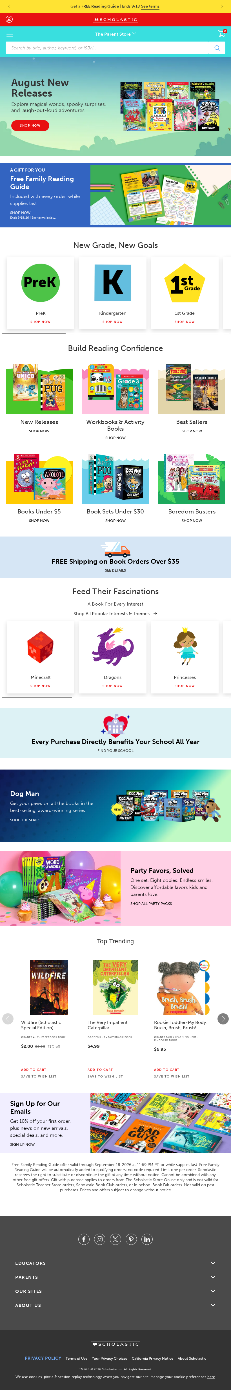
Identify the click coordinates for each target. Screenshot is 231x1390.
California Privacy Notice (152, 1358)
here (211, 1377)
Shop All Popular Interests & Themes (112, 613)
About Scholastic (192, 1358)
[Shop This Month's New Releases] (170, 106)
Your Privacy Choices (109, 1358)
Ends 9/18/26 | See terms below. (33, 218)
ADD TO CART (34, 1070)
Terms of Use (76, 1358)
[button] (8, 1019)
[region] (115, 1019)
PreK (41, 313)
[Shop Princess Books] (185, 647)
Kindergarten (112, 313)
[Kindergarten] (112, 283)
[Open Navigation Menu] (10, 34)
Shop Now (40, 322)
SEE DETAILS (115, 570)
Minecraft (41, 677)
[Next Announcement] (225, 6)
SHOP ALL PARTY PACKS (151, 903)
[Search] (216, 48)
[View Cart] (222, 33)
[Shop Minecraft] (40, 647)
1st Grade (185, 313)
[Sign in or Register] (12, 19)
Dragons (112, 677)
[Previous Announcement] (5, 6)
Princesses (185, 677)
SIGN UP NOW (22, 1144)
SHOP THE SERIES (25, 820)
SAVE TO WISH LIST (39, 1076)
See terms (150, 6)
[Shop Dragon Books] (112, 647)
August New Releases (40, 87)
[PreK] (40, 283)
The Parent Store (113, 34)
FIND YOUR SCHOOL (115, 750)
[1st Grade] (185, 283)
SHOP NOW (20, 213)
